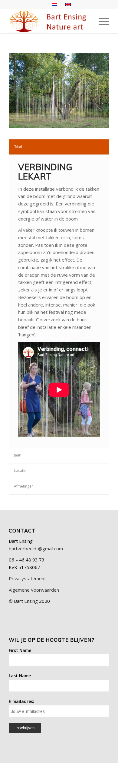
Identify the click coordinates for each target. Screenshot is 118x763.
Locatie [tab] (20, 470)
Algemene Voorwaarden (34, 590)
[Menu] (101, 21)
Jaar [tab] (17, 455)
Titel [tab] (18, 146)
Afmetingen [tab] (24, 486)
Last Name (20, 676)
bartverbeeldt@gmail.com (36, 548)
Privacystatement (27, 578)
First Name (20, 650)
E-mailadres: (21, 701)
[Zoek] (87, 21)
